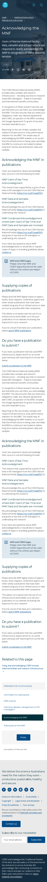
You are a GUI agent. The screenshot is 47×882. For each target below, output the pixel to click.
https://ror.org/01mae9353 (29, 193)
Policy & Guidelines (10, 805)
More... (23, 737)
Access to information (12, 796)
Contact (6, 64)
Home (4, 17)
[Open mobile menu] (34, 5)
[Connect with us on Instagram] (9, 790)
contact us (6, 252)
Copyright (6, 800)
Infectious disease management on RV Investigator (22, 708)
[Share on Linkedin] (24, 70)
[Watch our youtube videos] (32, 790)
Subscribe (36, 839)
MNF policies (10, 701)
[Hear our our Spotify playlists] (21, 790)
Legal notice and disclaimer (27, 800)
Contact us (11, 823)
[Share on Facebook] (12, 70)
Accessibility (31, 796)
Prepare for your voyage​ (12, 20)
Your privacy (28, 805)
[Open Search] (41, 5)
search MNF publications (19, 330)
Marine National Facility (24, 17)
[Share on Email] (29, 70)
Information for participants (16, 695)
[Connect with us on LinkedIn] (15, 790)
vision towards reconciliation (20, 875)
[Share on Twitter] (18, 70)
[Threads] (26, 790)
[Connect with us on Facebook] (4, 790)
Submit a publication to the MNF (17, 365)
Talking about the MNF (14, 725)
